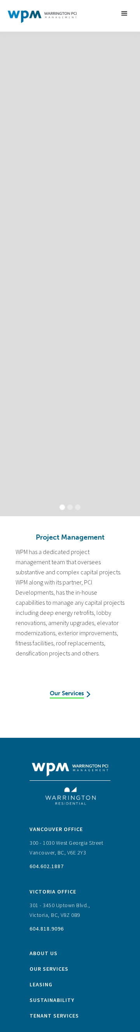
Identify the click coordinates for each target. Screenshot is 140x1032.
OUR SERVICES (49, 968)
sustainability (52, 1000)
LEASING (41, 984)
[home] (40, 13)
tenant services (54, 1015)
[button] (124, 13)
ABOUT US (44, 953)
